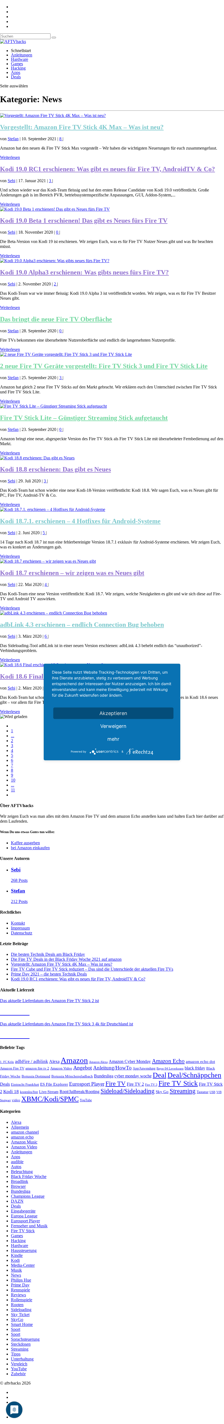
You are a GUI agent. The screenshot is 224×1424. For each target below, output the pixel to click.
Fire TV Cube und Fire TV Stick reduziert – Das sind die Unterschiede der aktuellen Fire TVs (92, 969)
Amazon (74, 1060)
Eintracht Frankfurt (25, 1084)
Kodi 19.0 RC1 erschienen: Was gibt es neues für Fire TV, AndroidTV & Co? (107, 169)
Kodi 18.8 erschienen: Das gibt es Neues (55, 469)
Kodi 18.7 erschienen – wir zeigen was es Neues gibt (72, 572)
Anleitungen (21, 55)
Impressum (20, 928)
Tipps (15, 1354)
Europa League (24, 1216)
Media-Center (23, 1265)
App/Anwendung (144, 1068)
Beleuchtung (22, 1171)
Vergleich (19, 1364)
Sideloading (21, 1309)
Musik (16, 1270)
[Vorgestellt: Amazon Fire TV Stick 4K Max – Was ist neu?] (53, 115)
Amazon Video (61, 1068)
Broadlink (19, 1181)
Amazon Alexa (98, 1061)
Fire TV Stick (178, 1083)
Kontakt (18, 923)
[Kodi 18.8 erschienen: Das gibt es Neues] (37, 458)
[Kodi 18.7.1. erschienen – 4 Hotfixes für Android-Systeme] (52, 509)
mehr (113, 739)
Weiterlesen (10, 157)
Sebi (11, 180)
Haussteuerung (24, 1250)
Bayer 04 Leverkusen (170, 1068)
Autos (16, 1166)
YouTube (86, 1100)
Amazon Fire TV (12, 1068)
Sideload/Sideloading (128, 1091)
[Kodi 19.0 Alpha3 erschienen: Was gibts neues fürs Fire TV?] (54, 260)
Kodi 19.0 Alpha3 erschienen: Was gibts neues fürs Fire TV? (84, 272)
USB (212, 1092)
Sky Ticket (20, 1314)
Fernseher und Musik (29, 1225)
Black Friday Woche (28, 1176)
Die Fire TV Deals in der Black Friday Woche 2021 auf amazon (66, 959)
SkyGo (17, 1319)
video (16, 1100)
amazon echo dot (200, 1061)
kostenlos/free (29, 1092)
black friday (195, 1068)
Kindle (17, 1255)
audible (17, 1161)
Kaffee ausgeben (25, 842)
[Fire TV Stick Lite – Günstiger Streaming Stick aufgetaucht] (53, 406)
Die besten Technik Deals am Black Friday (48, 954)
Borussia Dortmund (36, 1076)
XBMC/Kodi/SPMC (50, 1099)
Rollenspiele (21, 1299)
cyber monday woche (133, 1076)
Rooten (17, 1304)
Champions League (28, 1196)
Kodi (15, 1260)
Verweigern (113, 726)
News (16, 1275)
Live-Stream (48, 1092)
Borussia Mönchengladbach (72, 1076)
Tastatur (202, 1092)
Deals (16, 77)
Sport (15, 1329)
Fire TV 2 (135, 1084)
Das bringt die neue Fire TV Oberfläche (56, 319)
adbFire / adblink (31, 1061)
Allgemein (20, 1127)
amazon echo (22, 1137)
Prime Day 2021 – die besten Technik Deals (49, 974)
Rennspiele (20, 1290)
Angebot (82, 1068)
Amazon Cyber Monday (130, 1061)
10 (13, 780)
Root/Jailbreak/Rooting (79, 1091)
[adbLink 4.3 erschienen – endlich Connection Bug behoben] (53, 613)
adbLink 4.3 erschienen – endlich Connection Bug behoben (82, 624)
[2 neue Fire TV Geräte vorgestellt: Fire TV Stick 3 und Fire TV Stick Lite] (66, 354)
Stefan (13, 138)
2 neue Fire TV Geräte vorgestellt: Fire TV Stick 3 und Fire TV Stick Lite (104, 366)
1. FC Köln (7, 1061)
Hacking (18, 68)
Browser (18, 1186)
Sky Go (162, 1092)
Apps (15, 72)
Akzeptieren (113, 713)
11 (13, 790)
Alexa (54, 1061)
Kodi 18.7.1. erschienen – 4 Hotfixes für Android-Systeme (80, 521)
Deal (159, 1075)
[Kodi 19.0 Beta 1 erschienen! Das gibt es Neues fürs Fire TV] (55, 209)
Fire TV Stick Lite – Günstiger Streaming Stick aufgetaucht (84, 417)
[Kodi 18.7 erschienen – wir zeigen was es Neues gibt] (48, 561)
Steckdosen (21, 1344)
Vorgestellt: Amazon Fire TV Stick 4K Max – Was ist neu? (82, 127)
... (12, 735)
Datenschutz (21, 933)
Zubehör (18, 1373)
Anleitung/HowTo (112, 1068)
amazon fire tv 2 (37, 1068)
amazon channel (25, 1132)
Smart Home (22, 1324)
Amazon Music (24, 1142)
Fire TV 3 (151, 1084)
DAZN (17, 1201)
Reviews (18, 1295)
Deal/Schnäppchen (194, 1075)
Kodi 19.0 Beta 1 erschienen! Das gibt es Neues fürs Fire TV (83, 220)
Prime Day (20, 1285)
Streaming (183, 1091)
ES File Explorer (54, 1084)
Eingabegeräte (23, 1211)
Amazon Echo (168, 1061)
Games (17, 63)
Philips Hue (21, 1280)
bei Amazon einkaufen (30, 847)
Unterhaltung (22, 1359)
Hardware (19, 59)
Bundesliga (103, 1076)
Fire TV (115, 1083)
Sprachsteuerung (25, 1339)
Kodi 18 (11, 1091)
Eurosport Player (86, 1084)
